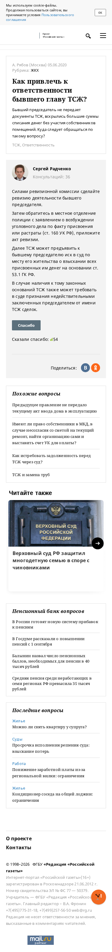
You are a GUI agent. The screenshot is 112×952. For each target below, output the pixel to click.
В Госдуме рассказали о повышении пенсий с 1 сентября (48, 641)
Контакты (19, 847)
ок (100, 13)
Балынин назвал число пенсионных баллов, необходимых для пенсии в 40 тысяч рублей (50, 661)
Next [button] (98, 543)
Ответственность (38, 145)
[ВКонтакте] (85, 367)
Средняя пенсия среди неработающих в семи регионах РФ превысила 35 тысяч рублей (52, 683)
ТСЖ (16, 145)
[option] (56, 545)
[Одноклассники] (95, 367)
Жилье (18, 720)
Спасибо (26, 325)
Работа (19, 763)
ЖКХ (35, 70)
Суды (17, 739)
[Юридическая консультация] (21, 35)
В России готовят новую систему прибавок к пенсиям (55, 624)
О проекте (19, 838)
